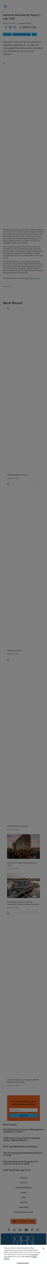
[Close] (43, 1248)
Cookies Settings (23, 1263)
